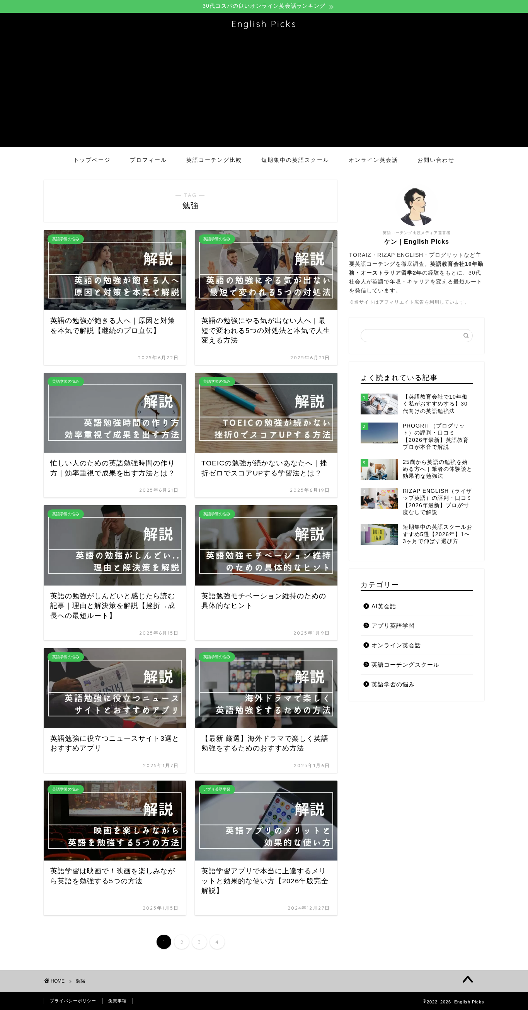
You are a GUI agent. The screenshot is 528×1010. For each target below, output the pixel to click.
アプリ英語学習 (393, 625)
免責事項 (117, 1000)
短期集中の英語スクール (295, 159)
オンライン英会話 (373, 159)
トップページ (92, 159)
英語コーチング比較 (214, 159)
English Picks (264, 24)
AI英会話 (383, 606)
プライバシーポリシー (73, 1000)
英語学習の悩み (393, 684)
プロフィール (148, 159)
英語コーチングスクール (405, 664)
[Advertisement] (264, 93)
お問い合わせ (436, 159)
